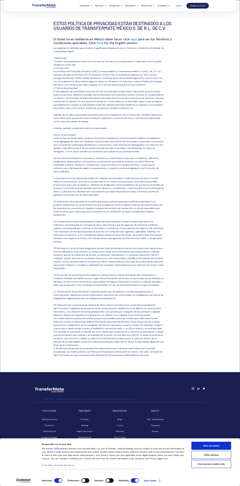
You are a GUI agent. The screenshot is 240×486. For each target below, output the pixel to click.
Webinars (120, 431)
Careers (155, 431)
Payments (49, 425)
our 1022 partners (59, 448)
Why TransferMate (155, 419)
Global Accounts (49, 419)
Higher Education (84, 431)
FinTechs (85, 419)
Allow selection (211, 455)
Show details (150, 480)
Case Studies (120, 437)
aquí (134, 39)
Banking (84, 425)
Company (155, 425)
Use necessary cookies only (211, 464)
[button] (86, 5)
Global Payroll (49, 431)
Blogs (120, 419)
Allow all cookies (211, 446)
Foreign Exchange (49, 437)
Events (120, 425)
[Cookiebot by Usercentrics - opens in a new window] (23, 480)
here (100, 43)
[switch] (85, 480)
